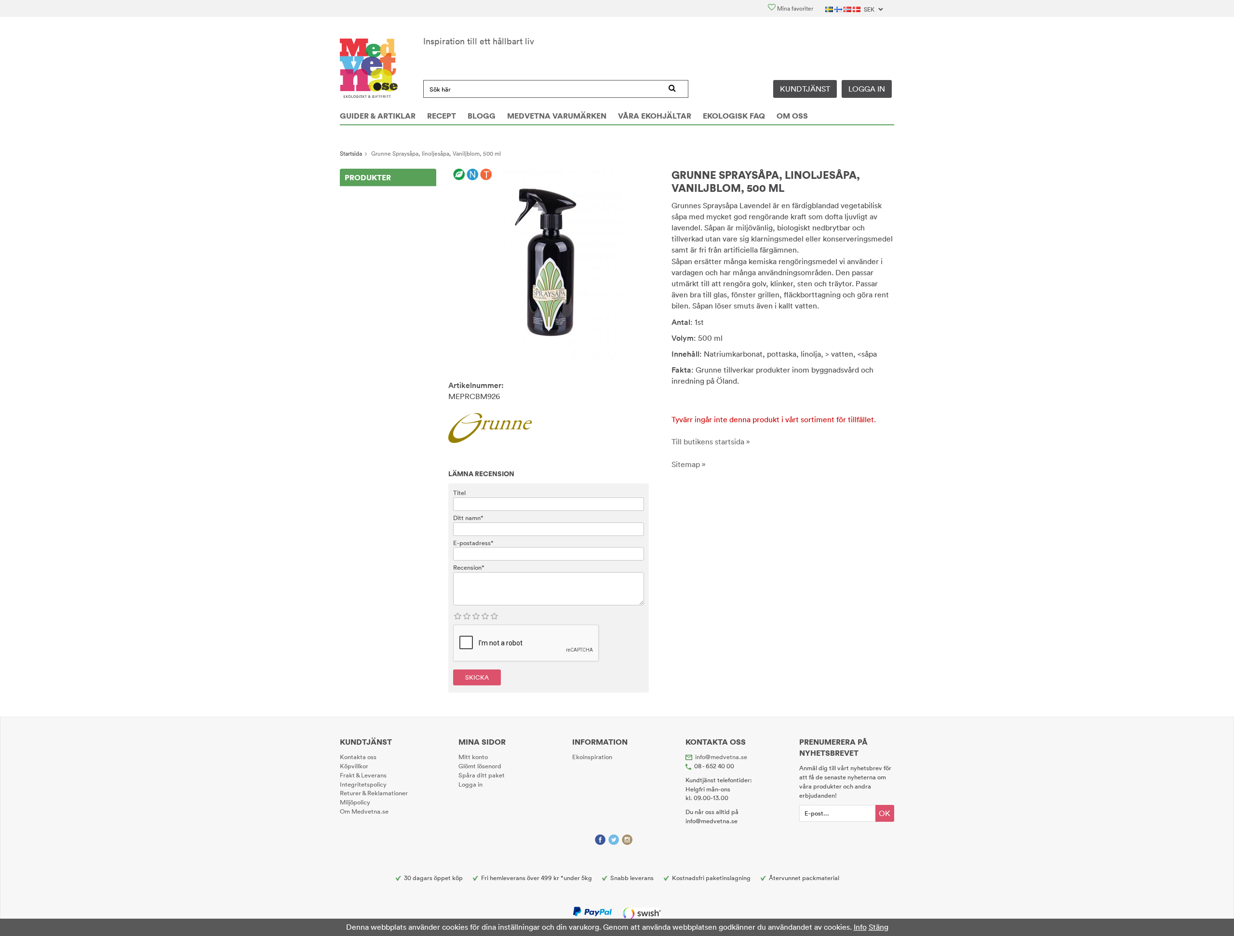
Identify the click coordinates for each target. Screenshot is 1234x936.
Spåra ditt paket (481, 775)
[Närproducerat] (473, 175)
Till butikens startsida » (710, 441)
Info (860, 927)
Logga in (866, 89)
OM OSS (792, 115)
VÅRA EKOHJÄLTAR (654, 115)
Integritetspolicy (363, 784)
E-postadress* (473, 543)
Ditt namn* (468, 517)
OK (884, 813)
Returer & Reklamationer (374, 793)
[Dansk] (857, 8)
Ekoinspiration (592, 757)
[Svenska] (829, 8)
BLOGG (482, 115)
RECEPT (441, 115)
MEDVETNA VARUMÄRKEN (556, 115)
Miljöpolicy (355, 802)
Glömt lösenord (479, 766)
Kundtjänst (805, 89)
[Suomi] (839, 8)
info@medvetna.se (721, 757)
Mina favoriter (794, 8)
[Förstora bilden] (548, 265)
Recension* (468, 567)
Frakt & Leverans (363, 775)
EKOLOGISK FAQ (734, 115)
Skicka (477, 677)
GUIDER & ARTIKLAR (378, 115)
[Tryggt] (486, 175)
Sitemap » (688, 464)
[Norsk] (848, 8)
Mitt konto (473, 757)
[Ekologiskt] (459, 175)
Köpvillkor (354, 766)
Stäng (878, 927)
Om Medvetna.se (364, 811)
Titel (459, 492)
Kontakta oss (358, 757)
